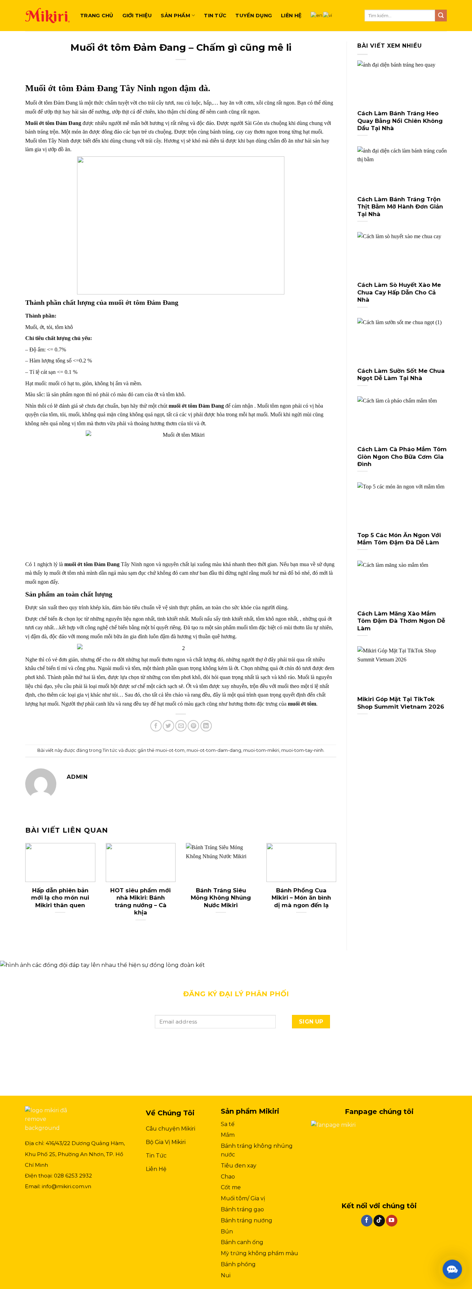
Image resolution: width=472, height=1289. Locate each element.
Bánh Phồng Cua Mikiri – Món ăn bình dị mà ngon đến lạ (301, 898)
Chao (228, 1176)
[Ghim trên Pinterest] (193, 725)
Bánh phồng (238, 1264)
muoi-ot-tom (170, 750)
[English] (317, 15)
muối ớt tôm (183, 406)
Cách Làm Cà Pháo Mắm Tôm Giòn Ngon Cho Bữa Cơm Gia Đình (402, 456)
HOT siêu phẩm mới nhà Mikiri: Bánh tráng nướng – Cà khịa (140, 901)
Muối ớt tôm (39, 123)
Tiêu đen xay (238, 1165)
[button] (452, 1269)
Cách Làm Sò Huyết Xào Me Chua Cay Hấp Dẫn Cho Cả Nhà (399, 292)
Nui (225, 1275)
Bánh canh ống (242, 1242)
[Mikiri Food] (47, 15)
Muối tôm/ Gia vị (243, 1198)
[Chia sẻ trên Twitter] (168, 725)
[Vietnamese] (328, 15)
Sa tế (228, 1124)
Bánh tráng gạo (242, 1209)
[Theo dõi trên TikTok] (379, 1221)
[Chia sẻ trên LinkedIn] (206, 725)
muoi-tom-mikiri (261, 750)
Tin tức (215, 15)
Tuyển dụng (253, 15)
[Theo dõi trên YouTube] (391, 1221)
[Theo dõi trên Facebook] (366, 1221)
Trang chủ (96, 15)
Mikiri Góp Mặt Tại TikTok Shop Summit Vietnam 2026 (400, 703)
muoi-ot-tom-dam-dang (214, 750)
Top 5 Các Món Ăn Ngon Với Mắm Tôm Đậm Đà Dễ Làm (399, 539)
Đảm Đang (67, 123)
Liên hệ (291, 15)
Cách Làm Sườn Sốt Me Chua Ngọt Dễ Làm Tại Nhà (401, 374)
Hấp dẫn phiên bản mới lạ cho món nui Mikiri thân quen (60, 898)
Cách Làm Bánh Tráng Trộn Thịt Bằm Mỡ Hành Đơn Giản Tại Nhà (400, 206)
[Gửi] (441, 15)
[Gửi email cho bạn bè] (181, 725)
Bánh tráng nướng (246, 1220)
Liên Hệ (156, 1169)
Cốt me (231, 1187)
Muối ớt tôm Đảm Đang (71, 88)
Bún (227, 1231)
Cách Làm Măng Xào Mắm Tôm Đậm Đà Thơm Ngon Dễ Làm (401, 621)
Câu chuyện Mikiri (170, 1128)
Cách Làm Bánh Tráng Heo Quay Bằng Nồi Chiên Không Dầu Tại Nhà (400, 121)
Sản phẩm (175, 15)
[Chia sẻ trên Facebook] (156, 725)
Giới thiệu (137, 15)
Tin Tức (156, 1155)
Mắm (228, 1135)
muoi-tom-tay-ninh (302, 750)
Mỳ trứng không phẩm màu (259, 1253)
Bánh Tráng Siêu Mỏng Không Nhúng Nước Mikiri (221, 898)
